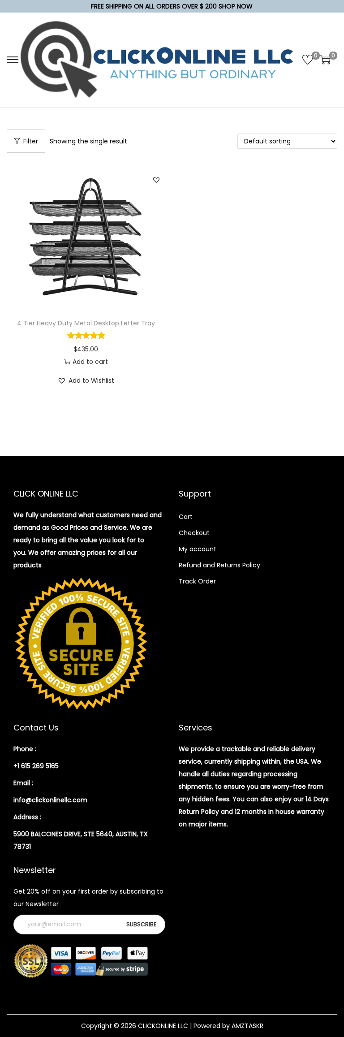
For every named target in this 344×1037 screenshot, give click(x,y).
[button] (156, 180)
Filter (30, 141)
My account (197, 548)
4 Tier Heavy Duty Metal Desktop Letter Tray (86, 323)
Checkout (194, 532)
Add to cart (90, 361)
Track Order (197, 581)
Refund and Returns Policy (219, 565)
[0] (307, 59)
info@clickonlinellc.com (50, 799)
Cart (186, 516)
